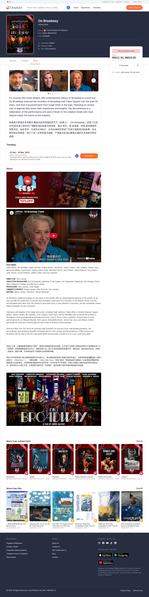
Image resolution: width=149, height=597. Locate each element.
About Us (55, 543)
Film (50, 46)
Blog (54, 554)
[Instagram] (99, 543)
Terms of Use (138, 590)
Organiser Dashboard (14, 543)
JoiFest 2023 (43, 24)
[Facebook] (103, 543)
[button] (93, 80)
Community (97, 8)
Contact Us (56, 547)
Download (119, 2)
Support (126, 2)
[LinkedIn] (115, 543)
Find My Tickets (12, 547)
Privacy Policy (126, 590)
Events (76, 8)
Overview (12, 61)
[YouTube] (107, 543)
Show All (139, 441)
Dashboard (106, 2)
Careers (55, 557)
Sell (112, 2)
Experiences (85, 8)
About (35, 61)
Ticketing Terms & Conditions (17, 554)
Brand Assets (11, 557)
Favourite (124, 65)
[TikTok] (111, 543)
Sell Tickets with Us (59, 550)
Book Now (89, 156)
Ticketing (24, 61)
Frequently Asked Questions (16, 550)
